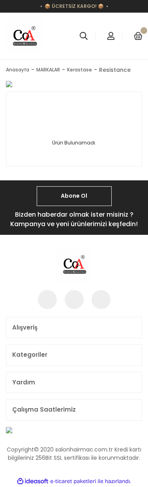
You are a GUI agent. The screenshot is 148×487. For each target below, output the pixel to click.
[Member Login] (110, 36)
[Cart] (138, 36)
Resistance (115, 70)
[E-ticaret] (73, 481)
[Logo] (24, 35)
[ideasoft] (33, 481)
